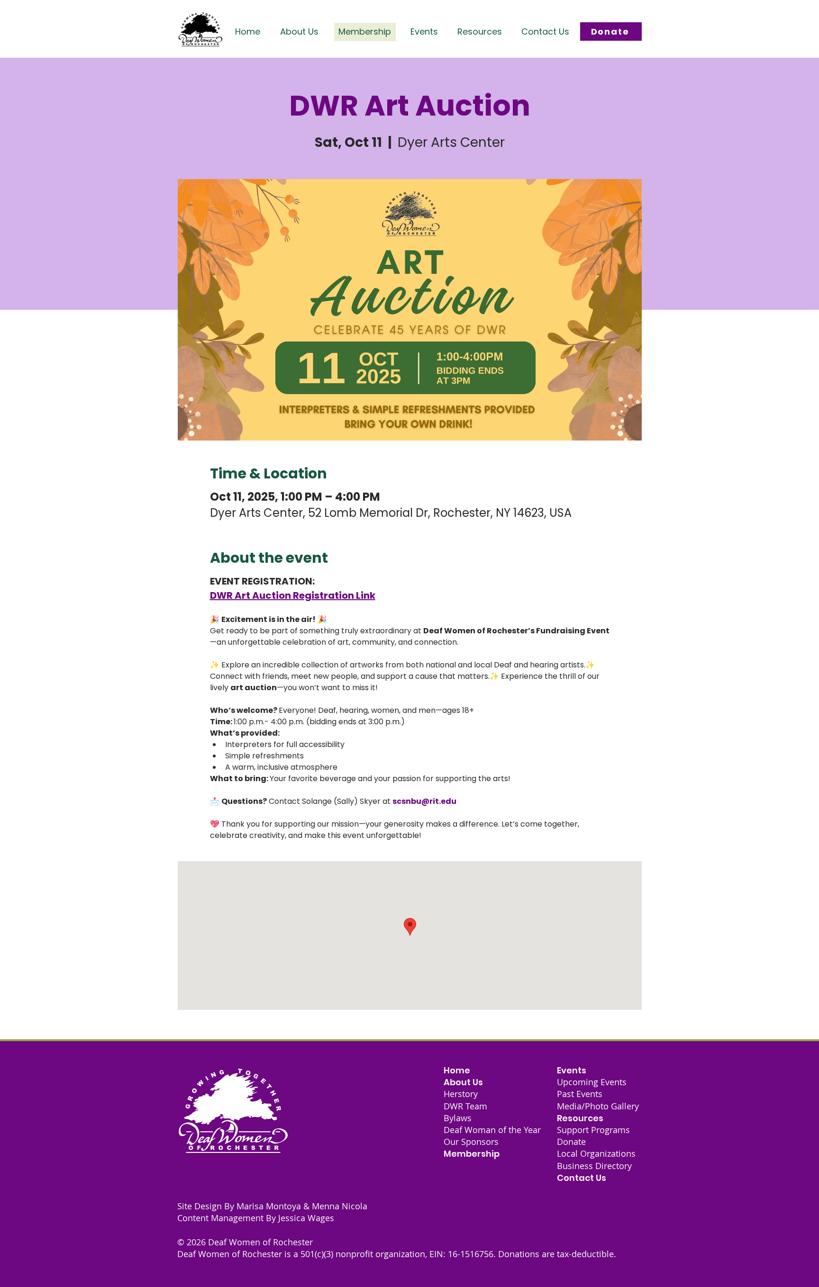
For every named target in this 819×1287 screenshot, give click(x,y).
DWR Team (465, 1106)
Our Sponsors (471, 1141)
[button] (299, 31)
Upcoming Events (592, 1082)
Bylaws (458, 1118)
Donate (571, 1141)
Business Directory (594, 1165)
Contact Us (581, 1178)
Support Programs (593, 1129)
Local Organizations (596, 1153)
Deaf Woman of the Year (492, 1129)
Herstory (461, 1093)
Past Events (579, 1093)
